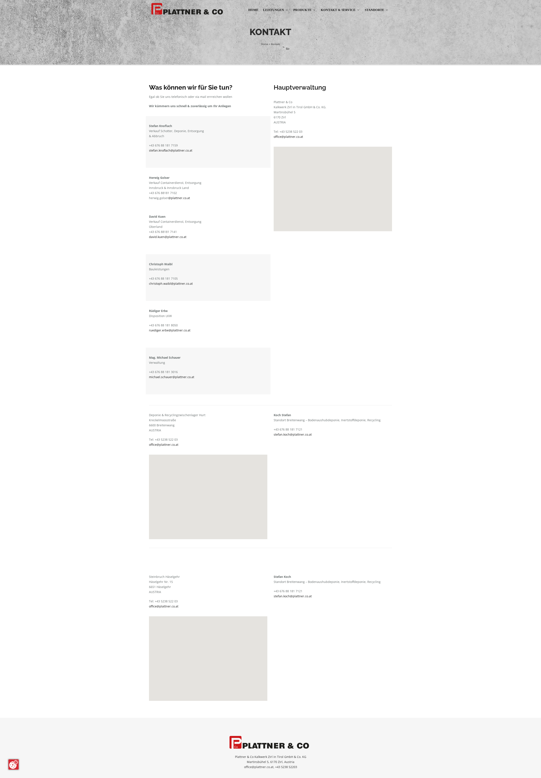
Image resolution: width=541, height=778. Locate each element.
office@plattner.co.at (288, 137)
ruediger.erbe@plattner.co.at (169, 330)
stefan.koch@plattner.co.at (293, 434)
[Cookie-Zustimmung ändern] (13, 764)
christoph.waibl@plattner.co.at (171, 284)
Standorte (374, 10)
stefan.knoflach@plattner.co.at (170, 150)
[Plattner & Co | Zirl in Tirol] (188, 8)
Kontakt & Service (338, 10)
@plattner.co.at (179, 198)
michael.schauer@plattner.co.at (171, 377)
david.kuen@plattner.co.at (167, 237)
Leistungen (273, 10)
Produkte (302, 10)
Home (253, 10)
